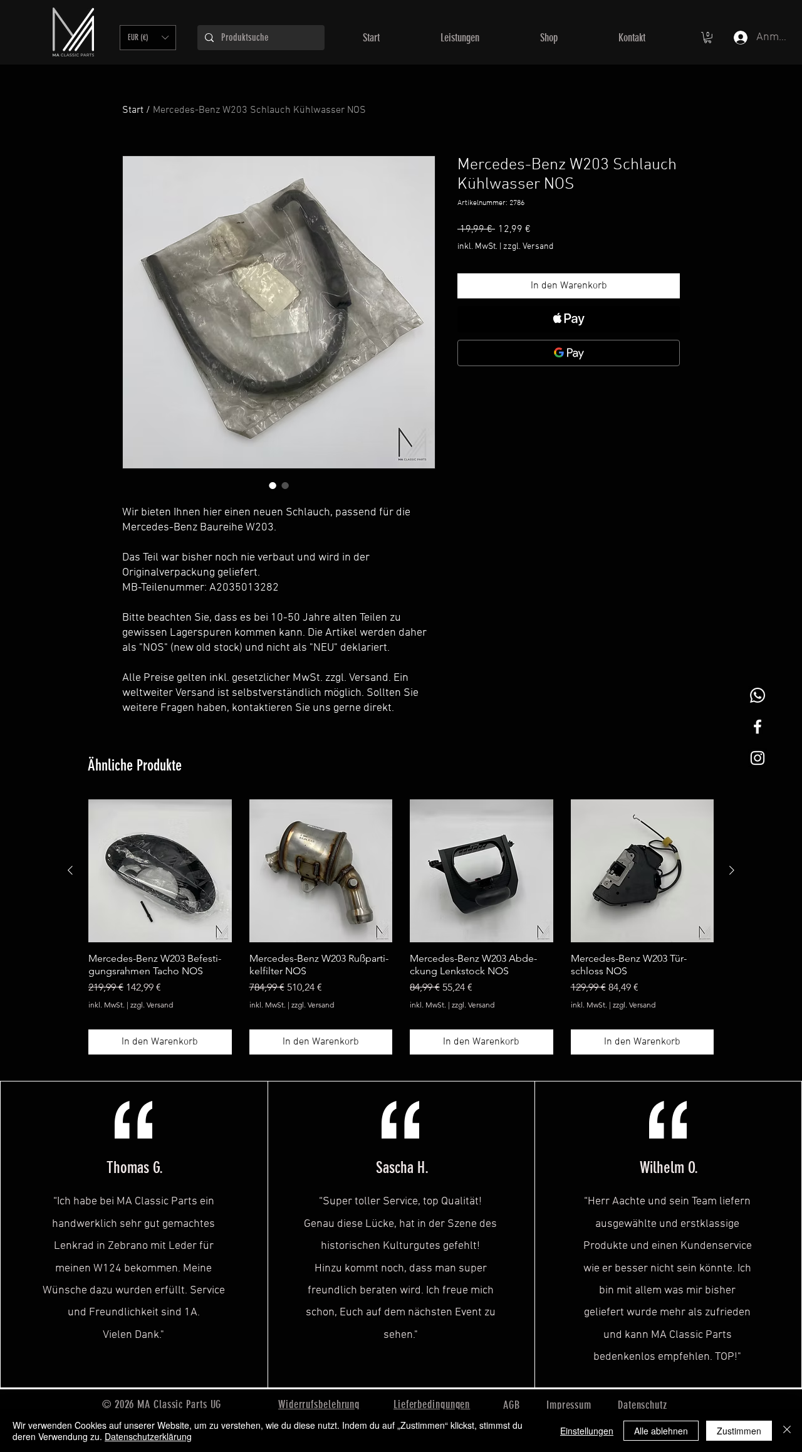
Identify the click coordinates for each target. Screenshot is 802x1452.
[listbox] (148, 37)
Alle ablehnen (661, 1430)
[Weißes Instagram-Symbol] (757, 758)
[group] (401, 927)
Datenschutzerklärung (148, 1436)
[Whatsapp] (757, 695)
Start (132, 110)
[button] (148, 37)
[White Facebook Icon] (757, 726)
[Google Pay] (568, 353)
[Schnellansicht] (160, 871)
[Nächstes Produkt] (731, 870)
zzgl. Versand (528, 246)
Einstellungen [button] (586, 1430)
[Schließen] (786, 1430)
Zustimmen (739, 1430)
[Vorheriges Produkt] (70, 870)
